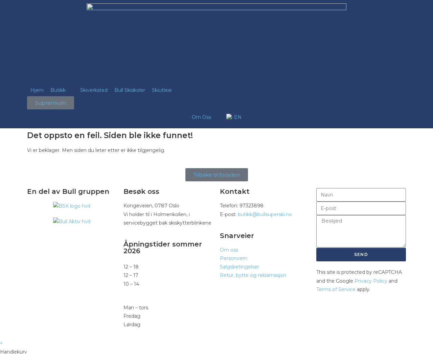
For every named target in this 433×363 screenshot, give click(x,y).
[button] (62, 90)
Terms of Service (336, 289)
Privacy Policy (371, 281)
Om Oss (201, 117)
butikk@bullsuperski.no (265, 214)
